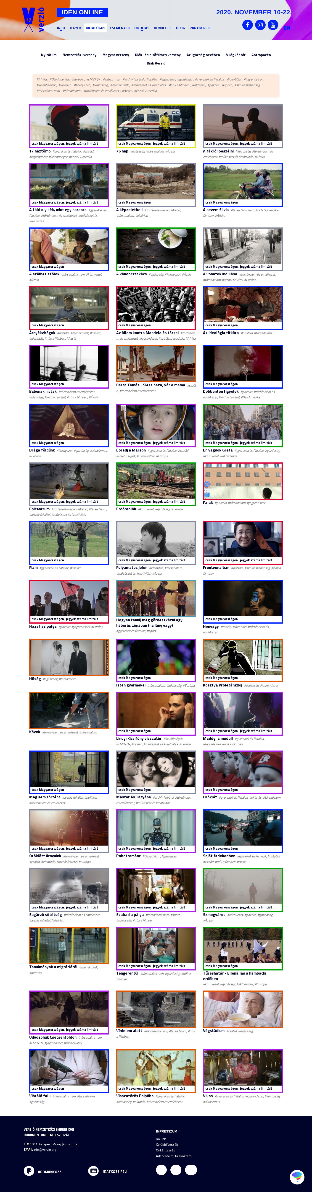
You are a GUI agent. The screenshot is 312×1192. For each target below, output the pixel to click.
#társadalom (71, 90)
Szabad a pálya (130, 914)
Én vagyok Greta (218, 450)
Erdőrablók (126, 509)
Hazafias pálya (43, 626)
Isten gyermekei (130, 685)
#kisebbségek (46, 85)
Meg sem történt (44, 797)
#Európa (77, 79)
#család (151, 79)
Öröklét (210, 797)
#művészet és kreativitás (148, 85)
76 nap (122, 151)
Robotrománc (128, 856)
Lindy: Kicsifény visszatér (139, 738)
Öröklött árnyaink (45, 856)
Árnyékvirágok (42, 333)
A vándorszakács (131, 274)
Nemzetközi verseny (79, 54)
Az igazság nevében (203, 54)
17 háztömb (40, 151)
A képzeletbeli (129, 209)
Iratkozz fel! (114, 1171)
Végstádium (214, 1030)
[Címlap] (33, 19)
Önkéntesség (165, 1150)
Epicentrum (39, 509)
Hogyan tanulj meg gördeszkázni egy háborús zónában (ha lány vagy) (149, 622)
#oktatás (198, 85)
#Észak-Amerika (145, 90)
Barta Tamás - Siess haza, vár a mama (150, 385)
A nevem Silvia (216, 209)
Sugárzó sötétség (45, 914)
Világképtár (236, 54)
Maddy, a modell (218, 738)
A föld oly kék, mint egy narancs (58, 209)
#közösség (100, 85)
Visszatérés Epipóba (135, 1096)
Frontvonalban (216, 567)
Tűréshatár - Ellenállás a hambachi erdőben (234, 976)
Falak (208, 502)
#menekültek (119, 85)
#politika (213, 85)
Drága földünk (42, 450)
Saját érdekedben (219, 856)
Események (120, 28)
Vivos (208, 1096)
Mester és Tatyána (133, 797)
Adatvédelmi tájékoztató (174, 1155)
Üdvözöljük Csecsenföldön (53, 1037)
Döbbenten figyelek (221, 391)
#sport (226, 85)
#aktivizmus (111, 79)
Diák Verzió (156, 63)
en (287, 28)
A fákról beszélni (218, 151)
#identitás (234, 79)
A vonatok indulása (220, 274)
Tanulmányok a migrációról (53, 967)
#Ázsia (126, 90)
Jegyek (75, 28)
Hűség (35, 679)
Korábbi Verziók (167, 1144)
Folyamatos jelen (131, 567)
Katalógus (95, 28)
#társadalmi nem (48, 90)
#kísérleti (64, 85)
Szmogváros (214, 914)
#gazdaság (184, 79)
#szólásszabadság (247, 85)
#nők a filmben (179, 85)
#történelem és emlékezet (101, 90)
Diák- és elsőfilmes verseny (158, 54)
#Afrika (42, 79)
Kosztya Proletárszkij (222, 685)
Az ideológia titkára (221, 333)
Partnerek (200, 28)
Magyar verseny (116, 54)
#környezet (82, 85)
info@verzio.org (45, 1149)
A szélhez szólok (44, 274)
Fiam (33, 567)
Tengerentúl (127, 973)
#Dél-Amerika (59, 79)
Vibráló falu (39, 1096)
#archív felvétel (133, 79)
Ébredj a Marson (131, 450)
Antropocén (261, 54)
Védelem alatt (129, 1030)
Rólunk (161, 1138)
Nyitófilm (49, 54)
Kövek (34, 732)
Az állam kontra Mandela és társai (147, 333)
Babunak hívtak (43, 391)
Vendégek (163, 28)
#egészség (167, 79)
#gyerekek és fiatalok (209, 79)
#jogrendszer (253, 79)
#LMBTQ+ (93, 79)
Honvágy (211, 626)
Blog (180, 28)
